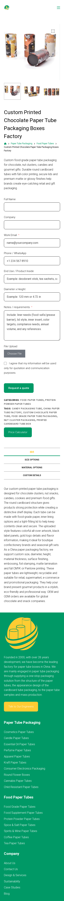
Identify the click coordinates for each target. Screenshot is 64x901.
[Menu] (58, 7)
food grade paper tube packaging (34, 416)
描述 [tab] (32, 452)
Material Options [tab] (32, 467)
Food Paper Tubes (32, 400)
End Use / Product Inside (19, 271)
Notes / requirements (17, 307)
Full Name (10, 199)
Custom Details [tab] (32, 475)
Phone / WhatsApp (15, 253)
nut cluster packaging (19, 420)
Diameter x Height (14, 289)
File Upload (10, 346)
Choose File (14, 353)
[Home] (5, 143)
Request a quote (18, 388)
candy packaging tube (27, 408)
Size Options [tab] (32, 459)
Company (9, 217)
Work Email (10, 235)
